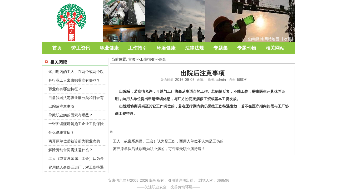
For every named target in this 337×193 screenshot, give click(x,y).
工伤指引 (137, 48)
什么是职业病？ (61, 132)
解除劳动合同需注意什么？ (70, 150)
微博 (259, 39)
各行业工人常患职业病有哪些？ (74, 80)
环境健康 (166, 48)
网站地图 (271, 39)
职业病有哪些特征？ (65, 89)
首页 (57, 48)
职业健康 (109, 48)
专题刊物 (246, 48)
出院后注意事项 (61, 106)
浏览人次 (205, 180)
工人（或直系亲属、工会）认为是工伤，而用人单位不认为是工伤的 (168, 141)
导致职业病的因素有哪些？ (70, 115)
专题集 (221, 48)
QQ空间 (248, 39)
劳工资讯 (80, 48)
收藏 (287, 39)
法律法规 (194, 48)
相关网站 (275, 48)
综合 (162, 59)
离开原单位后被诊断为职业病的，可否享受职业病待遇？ (159, 149)
